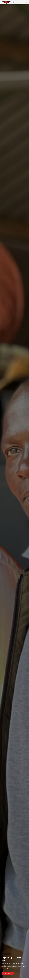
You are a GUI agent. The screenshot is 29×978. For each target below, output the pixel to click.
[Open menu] (26, 2)
